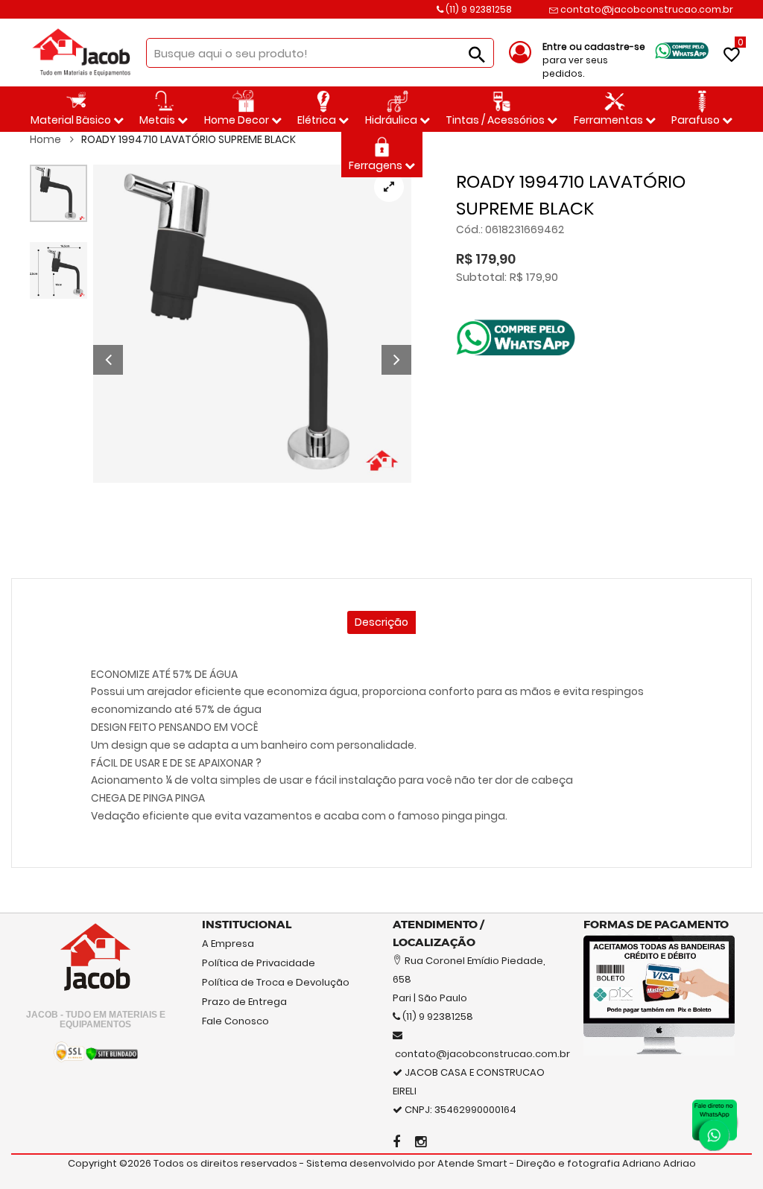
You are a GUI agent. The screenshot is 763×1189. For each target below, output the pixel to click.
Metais (158, 119)
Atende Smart (472, 1163)
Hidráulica (392, 119)
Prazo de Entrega (244, 1002)
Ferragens (377, 165)
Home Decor (237, 119)
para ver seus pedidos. (593, 60)
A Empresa (228, 943)
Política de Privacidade (258, 963)
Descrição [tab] (381, 622)
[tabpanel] (252, 324)
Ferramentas (609, 119)
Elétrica (317, 119)
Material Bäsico (72, 119)
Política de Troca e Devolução (275, 982)
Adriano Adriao (659, 1163)
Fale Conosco (235, 1021)
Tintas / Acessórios (496, 119)
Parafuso (696, 119)
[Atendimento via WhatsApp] (714, 1122)
